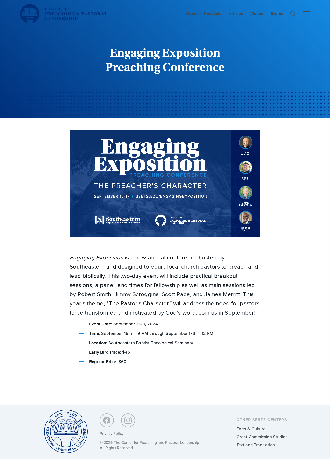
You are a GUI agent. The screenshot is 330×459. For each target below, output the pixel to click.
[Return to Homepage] (66, 432)
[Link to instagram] (128, 420)
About (191, 13)
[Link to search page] (293, 14)
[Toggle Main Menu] (306, 13)
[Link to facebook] (107, 420)
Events (276, 13)
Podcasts (212, 13)
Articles (236, 13)
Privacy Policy (112, 433)
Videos (256, 13)
